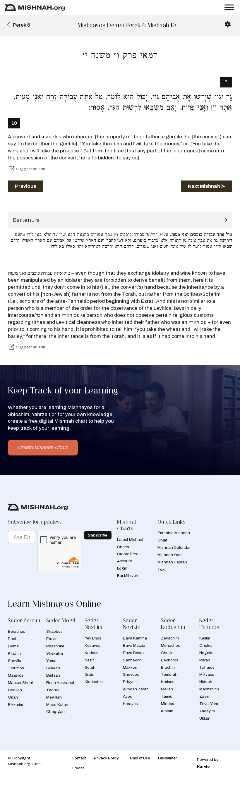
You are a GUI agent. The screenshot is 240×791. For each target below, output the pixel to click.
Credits (78, 768)
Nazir (89, 660)
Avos (127, 696)
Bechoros (169, 660)
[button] (120, 220)
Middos (167, 703)
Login (122, 568)
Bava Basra (133, 653)
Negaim (206, 653)
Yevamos (93, 638)
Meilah (167, 689)
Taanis (52, 690)
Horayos (130, 703)
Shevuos (131, 674)
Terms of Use (138, 758)
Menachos (170, 645)
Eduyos (130, 682)
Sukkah (53, 668)
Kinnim (167, 711)
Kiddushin (94, 682)
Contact (79, 758)
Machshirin (209, 689)
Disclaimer (167, 758)
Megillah (54, 697)
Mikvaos (206, 674)
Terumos (16, 668)
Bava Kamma (135, 638)
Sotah (90, 667)
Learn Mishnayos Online (54, 604)
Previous (25, 186)
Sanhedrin (132, 660)
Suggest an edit (30, 169)
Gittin (89, 674)
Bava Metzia (134, 645)
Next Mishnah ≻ (206, 186)
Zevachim (170, 638)
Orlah (13, 697)
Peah (13, 639)
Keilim (204, 638)
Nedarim (92, 653)
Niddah (205, 682)
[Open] (229, 7)
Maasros (15, 675)
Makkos (130, 667)
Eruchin (168, 667)
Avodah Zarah (136, 689)
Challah (15, 690)
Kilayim (14, 653)
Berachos (16, 631)
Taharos (207, 667)
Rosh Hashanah (61, 682)
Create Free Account (127, 557)
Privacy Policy (106, 758)
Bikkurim (15, 704)
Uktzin (204, 718)
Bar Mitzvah (127, 575)
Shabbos (54, 631)
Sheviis (14, 660)
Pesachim (55, 646)
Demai (14, 646)
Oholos (205, 645)
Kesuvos (92, 645)
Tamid (166, 696)
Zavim (204, 696)
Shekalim (54, 653)
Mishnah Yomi (169, 555)
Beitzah (53, 675)
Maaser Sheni (20, 682)
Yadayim (207, 711)
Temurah (169, 674)
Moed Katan (57, 704)
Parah (204, 660)
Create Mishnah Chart (43, 447)
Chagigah (55, 711)
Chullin (167, 653)
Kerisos (167, 682)
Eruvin (52, 639)
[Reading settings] (227, 24)
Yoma (51, 660)
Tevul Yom (208, 703)
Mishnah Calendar (174, 547)
